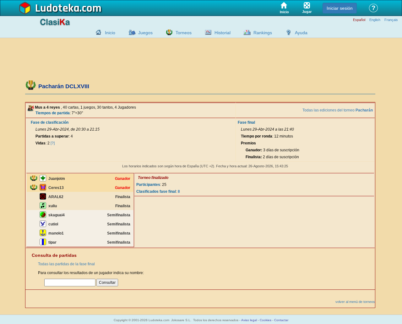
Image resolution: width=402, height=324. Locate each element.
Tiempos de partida (52, 113)
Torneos (184, 32)
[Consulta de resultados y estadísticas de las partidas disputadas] (207, 32)
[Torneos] (168, 32)
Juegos (145, 32)
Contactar (281, 320)
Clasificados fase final (156, 191)
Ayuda (301, 32)
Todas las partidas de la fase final (66, 264)
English (374, 20)
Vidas (40, 143)
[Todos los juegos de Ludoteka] (130, 32)
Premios (248, 143)
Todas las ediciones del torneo (337, 110)
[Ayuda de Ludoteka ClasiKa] (287, 32)
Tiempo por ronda (256, 136)
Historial (223, 32)
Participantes (148, 184)
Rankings (262, 32)
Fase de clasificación (49, 122)
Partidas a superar (52, 136)
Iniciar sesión (340, 8)
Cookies (265, 320)
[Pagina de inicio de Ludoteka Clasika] (97, 32)
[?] (53, 143)
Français (391, 20)
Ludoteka (57, 8)
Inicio (110, 32)
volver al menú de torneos (355, 302)
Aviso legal (249, 320)
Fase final (246, 122)
